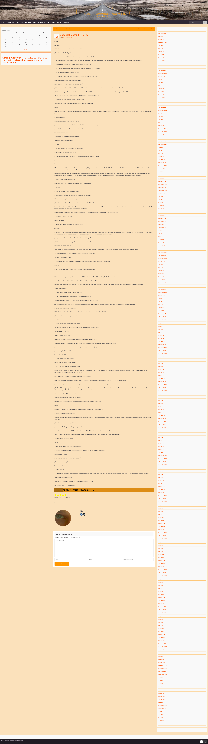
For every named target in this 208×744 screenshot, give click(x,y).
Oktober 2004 (162, 671)
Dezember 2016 (162, 249)
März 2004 (161, 693)
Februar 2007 (161, 597)
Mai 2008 (160, 551)
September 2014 (162, 320)
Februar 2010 (161, 486)
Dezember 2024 (162, 42)
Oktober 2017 (162, 224)
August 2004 (161, 677)
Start (2, 22)
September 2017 (162, 227)
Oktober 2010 (162, 461)
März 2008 (161, 557)
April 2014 (161, 335)
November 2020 (162, 144)
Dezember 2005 (162, 640)
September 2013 (162, 354)
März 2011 (161, 446)
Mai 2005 (160, 656)
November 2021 (162, 128)
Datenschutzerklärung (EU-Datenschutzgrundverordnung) (43, 22)
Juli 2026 (160, 30)
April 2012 (161, 406)
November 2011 (162, 421)
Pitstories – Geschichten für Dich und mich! (104, 13)
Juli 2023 (160, 79)
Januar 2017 (161, 246)
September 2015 (162, 292)
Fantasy (33, 58)
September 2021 (162, 131)
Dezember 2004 (162, 665)
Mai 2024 (160, 48)
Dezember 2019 (162, 162)
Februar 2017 (161, 242)
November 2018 (162, 184)
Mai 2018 (160, 202)
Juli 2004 (160, 680)
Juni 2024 (160, 45)
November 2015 (162, 286)
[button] (203, 741)
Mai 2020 (160, 153)
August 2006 (161, 616)
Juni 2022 (160, 119)
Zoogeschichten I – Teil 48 (145, 28)
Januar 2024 (161, 61)
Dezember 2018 (162, 181)
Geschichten (10, 22)
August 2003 (161, 711)
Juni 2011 (160, 437)
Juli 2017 (160, 233)
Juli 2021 (160, 138)
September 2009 (162, 502)
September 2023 (162, 73)
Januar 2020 (161, 159)
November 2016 (162, 252)
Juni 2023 (160, 82)
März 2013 (161, 372)
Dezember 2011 (162, 418)
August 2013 (161, 357)
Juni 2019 (160, 172)
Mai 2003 (160, 717)
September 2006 (162, 613)
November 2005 (162, 643)
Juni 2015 (160, 301)
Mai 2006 (160, 625)
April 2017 (161, 239)
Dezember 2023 (162, 64)
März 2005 (161, 659)
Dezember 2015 (162, 283)
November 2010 (162, 458)
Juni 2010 (160, 474)
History (39, 58)
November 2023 (162, 67)
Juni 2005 (160, 653)
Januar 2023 (161, 98)
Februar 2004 (161, 696)
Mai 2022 (160, 122)
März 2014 (161, 338)
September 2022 (162, 110)
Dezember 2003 (162, 702)
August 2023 (161, 76)
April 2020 (161, 156)
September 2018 (162, 190)
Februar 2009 (161, 523)
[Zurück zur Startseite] (104, 10)
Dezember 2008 (162, 529)
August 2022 (161, 113)
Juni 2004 (160, 684)
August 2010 (161, 468)
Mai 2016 (160, 267)
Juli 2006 (160, 619)
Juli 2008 (160, 545)
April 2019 (161, 175)
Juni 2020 (160, 150)
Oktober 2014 (162, 317)
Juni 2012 (160, 400)
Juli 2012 (160, 397)
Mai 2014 (160, 332)
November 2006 (162, 606)
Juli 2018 (160, 196)
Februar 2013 (161, 375)
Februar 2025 (161, 39)
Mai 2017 (160, 236)
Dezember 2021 (162, 125)
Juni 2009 (160, 511)
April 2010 (161, 480)
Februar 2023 (161, 94)
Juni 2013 (160, 363)
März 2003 (161, 724)
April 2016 (161, 270)
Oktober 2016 (162, 255)
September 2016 (162, 258)
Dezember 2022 (162, 101)
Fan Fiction (23, 58)
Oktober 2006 (162, 609)
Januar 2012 (161, 415)
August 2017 (161, 230)
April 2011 (161, 443)
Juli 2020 (160, 147)
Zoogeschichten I (69, 37)
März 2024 (161, 54)
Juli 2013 (160, 360)
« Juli (25, 49)
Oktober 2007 (162, 572)
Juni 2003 (160, 714)
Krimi (44, 58)
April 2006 (161, 628)
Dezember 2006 (162, 603)
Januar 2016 (161, 279)
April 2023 (161, 88)
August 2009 (161, 505)
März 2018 (161, 209)
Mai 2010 (160, 477)
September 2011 (162, 428)
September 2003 (162, 708)
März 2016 (161, 273)
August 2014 (161, 323)
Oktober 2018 (162, 187)
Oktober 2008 (162, 535)
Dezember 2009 (162, 492)
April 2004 (161, 690)
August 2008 (161, 542)
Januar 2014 (161, 341)
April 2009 (161, 517)
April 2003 (161, 721)
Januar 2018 (161, 215)
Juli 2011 (160, 434)
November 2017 (162, 221)
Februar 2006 (161, 634)
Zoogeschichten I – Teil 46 (63, 28)
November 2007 (162, 569)
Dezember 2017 (162, 218)
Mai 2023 (160, 85)
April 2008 (161, 554)
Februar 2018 (161, 212)
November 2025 (162, 33)
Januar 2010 (161, 489)
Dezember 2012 (162, 381)
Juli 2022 (160, 116)
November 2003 (162, 705)
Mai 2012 (160, 403)
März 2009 (161, 520)
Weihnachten (9, 62)
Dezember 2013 (162, 344)
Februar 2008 (161, 560)
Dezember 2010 (162, 455)
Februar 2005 (161, 662)
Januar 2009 (161, 526)
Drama (58, 503)
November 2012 (162, 384)
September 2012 (162, 391)
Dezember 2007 (162, 566)
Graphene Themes (14, 742)
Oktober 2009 (162, 498)
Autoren (19, 22)
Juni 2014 (160, 329)
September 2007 (162, 576)
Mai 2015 (160, 304)
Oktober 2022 (162, 107)
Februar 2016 (161, 276)
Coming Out (8, 57)
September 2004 (162, 674)
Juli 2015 (160, 298)
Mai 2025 (160, 36)
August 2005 (161, 650)
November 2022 (162, 104)
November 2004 (162, 668)
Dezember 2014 (162, 313)
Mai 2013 (160, 366)
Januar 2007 (161, 600)
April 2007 (161, 591)
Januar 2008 (161, 563)
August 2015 (161, 295)
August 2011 (161, 431)
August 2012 (161, 394)
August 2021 (161, 135)
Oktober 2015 (162, 289)
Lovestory (63, 503)
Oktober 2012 (162, 387)
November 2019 (162, 165)
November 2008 (162, 532)
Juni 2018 (160, 199)
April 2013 (161, 369)
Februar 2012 (161, 412)
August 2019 (161, 168)
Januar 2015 (161, 310)
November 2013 (162, 347)
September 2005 (162, 646)
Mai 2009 (160, 514)
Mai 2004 (160, 687)
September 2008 (162, 539)
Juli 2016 (160, 264)
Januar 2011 (161, 452)
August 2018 (161, 193)
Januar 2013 (161, 378)
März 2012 (161, 409)
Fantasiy (28, 58)
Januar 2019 (161, 178)
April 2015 (161, 307)
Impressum (66, 22)
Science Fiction (37, 60)
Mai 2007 (160, 588)
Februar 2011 (161, 449)
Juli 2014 (160, 326)
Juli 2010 (160, 471)
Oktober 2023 (162, 70)
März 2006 (161, 631)
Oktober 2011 (162, 424)
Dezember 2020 (162, 141)
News (29, 60)
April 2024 (161, 51)
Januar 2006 (161, 637)
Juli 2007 (160, 582)
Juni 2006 (160, 622)
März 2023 (161, 91)
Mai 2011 (160, 440)
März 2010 (161, 483)
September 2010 (162, 465)
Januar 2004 (161, 699)
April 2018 (161, 205)
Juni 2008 (160, 548)
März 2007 (161, 594)
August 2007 (161, 579)
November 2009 (162, 495)
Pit (62, 37)
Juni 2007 (160, 585)
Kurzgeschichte (9, 60)
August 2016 (161, 261)
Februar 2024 (161, 57)
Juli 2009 (160, 508)
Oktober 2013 (162, 350)
